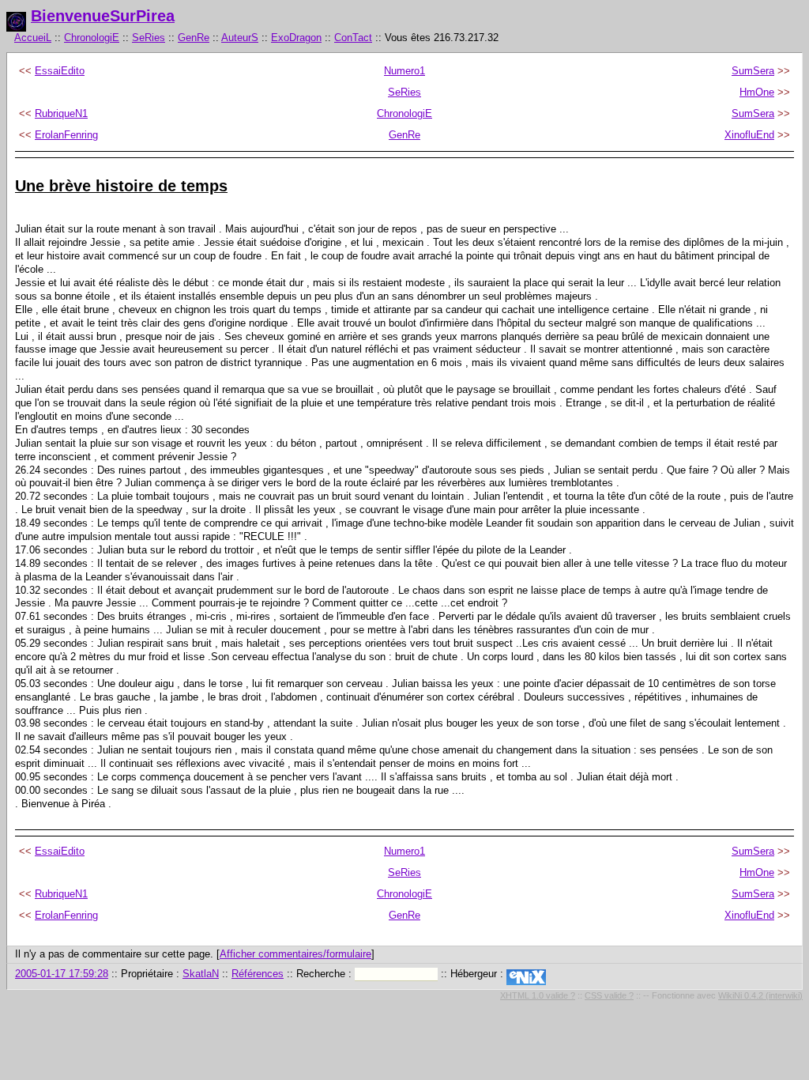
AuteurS (239, 37)
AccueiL (32, 37)
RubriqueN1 (61, 113)
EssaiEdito (60, 71)
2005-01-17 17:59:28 (61, 974)
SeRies (148, 37)
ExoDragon (296, 37)
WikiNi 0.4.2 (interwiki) (760, 995)
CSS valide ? (609, 995)
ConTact (353, 37)
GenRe (193, 37)
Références (257, 974)
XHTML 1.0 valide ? (537, 995)
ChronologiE (91, 37)
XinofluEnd (749, 135)
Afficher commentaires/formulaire (295, 954)
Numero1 (404, 71)
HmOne (756, 92)
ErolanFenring (66, 135)
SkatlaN (200, 974)
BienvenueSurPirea (103, 16)
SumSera (753, 71)
